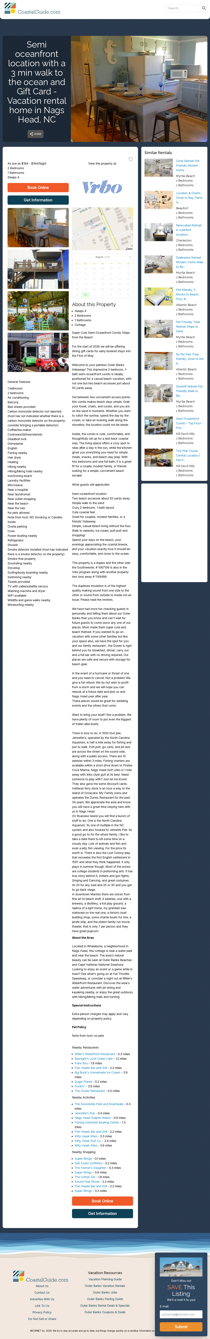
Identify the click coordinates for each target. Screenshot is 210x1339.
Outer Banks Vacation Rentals (105, 1286)
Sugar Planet (83, 1081)
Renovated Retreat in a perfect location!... (188, 230)
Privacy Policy (42, 1312)
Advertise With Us (42, 1299)
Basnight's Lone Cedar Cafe (94, 1058)
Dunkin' (80, 1086)
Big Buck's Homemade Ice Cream (97, 1072)
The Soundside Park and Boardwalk (99, 1104)
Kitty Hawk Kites (86, 1136)
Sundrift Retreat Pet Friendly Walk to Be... (189, 391)
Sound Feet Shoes (87, 1181)
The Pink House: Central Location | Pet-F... (188, 455)
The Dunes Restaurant (90, 1091)
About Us (42, 1286)
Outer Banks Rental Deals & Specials (105, 1305)
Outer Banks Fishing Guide (105, 1299)
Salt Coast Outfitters (88, 1163)
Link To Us (42, 1305)
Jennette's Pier (85, 1113)
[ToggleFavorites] (130, 159)
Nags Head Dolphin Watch (93, 1118)
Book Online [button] (38, 187)
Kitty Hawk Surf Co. (88, 1141)
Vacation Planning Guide (105, 1279)
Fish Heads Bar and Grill (91, 1068)
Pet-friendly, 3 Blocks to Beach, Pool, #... (187, 294)
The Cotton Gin (85, 1177)
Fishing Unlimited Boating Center (97, 1122)
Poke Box (81, 1063)
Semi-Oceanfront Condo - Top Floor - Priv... (189, 423)
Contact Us (42, 1292)
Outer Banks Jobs (105, 1292)
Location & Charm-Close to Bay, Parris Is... (189, 197)
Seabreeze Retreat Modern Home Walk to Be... (189, 262)
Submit (181, 1326)
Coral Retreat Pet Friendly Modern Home (187, 165)
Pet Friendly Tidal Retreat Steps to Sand (188, 326)
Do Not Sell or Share (42, 1319)
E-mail (164, 1306)
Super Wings (83, 1158)
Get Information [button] (38, 200)
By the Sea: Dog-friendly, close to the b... (189, 358)
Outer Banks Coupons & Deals (105, 1312)
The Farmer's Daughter (90, 1168)
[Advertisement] (174, 510)
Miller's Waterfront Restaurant (95, 1054)
